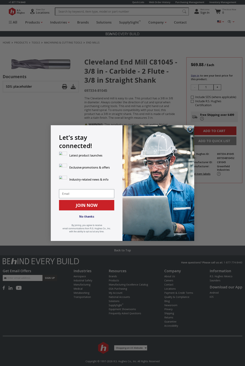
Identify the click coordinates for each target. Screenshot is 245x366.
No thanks (86, 216)
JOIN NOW (87, 205)
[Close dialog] (190, 129)
